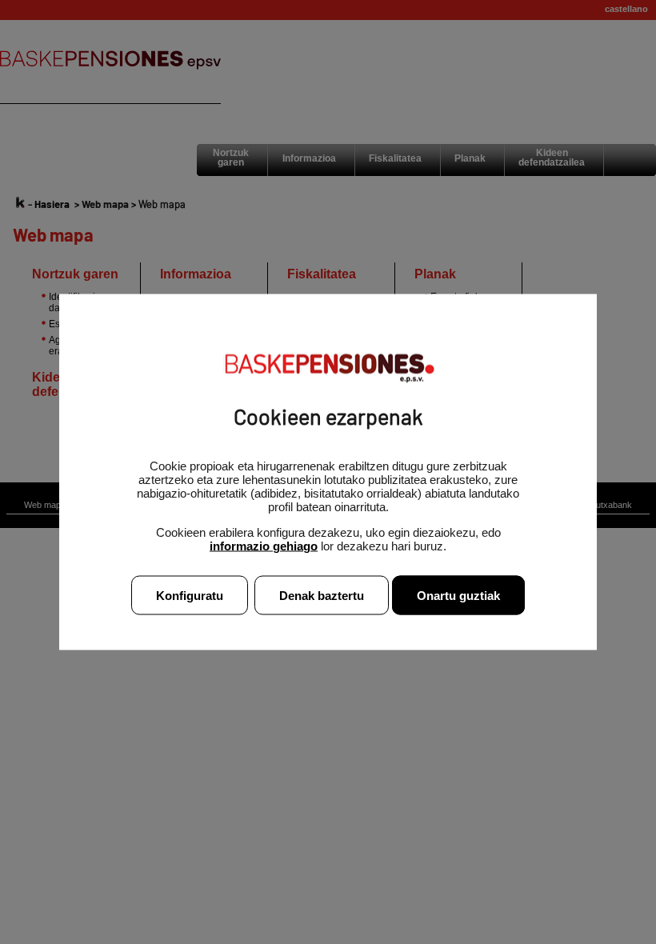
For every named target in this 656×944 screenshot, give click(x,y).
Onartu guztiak (458, 595)
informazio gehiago (264, 546)
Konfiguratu (189, 595)
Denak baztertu (321, 595)
